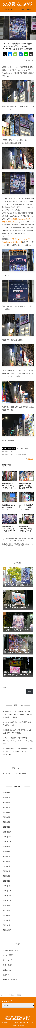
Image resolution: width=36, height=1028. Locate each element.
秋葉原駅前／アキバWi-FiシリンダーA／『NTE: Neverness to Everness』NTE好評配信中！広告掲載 (17, 714)
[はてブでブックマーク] (21, 54)
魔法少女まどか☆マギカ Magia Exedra (14, 454)
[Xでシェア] (5, 54)
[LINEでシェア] (26, 54)
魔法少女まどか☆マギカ (10, 451)
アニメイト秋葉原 (23, 448)
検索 (4, 687)
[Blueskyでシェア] (10, 54)
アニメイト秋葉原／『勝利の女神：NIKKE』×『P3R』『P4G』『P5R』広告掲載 (18, 741)
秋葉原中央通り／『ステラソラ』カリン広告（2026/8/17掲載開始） (17, 731)
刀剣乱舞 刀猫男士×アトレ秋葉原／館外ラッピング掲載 (17, 723)
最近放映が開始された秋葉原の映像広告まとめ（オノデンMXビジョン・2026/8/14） (17, 751)
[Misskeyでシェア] (15, 54)
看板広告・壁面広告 (9, 448)
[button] (31, 54)
